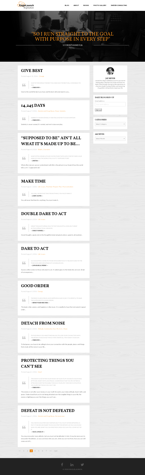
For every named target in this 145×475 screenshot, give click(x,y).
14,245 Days (33, 106)
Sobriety (63, 111)
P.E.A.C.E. (59, 329)
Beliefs (40, 149)
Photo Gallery (99, 5)
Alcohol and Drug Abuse (46, 111)
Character (46, 149)
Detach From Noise (43, 323)
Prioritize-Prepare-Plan (54, 187)
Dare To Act (34, 249)
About (76, 5)
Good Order (35, 286)
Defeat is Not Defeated (48, 411)
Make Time (33, 181)
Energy (40, 291)
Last (55, 451)
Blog (67, 5)
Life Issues (41, 187)
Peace (57, 111)
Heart (40, 372)
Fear (54, 329)
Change (41, 76)
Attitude (41, 329)
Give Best (32, 71)
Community (48, 329)
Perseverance (60, 416)
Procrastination (67, 187)
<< (20, 451)
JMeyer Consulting (119, 5)
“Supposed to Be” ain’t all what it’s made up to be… (51, 141)
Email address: (100, 101)
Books (86, 5)
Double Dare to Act (43, 214)
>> (51, 451)
